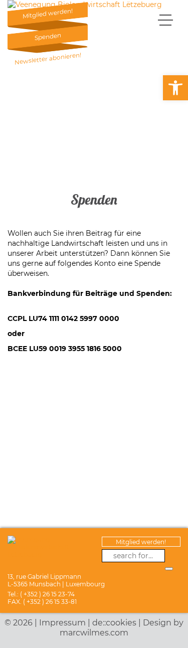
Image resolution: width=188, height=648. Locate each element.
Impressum (62, 622)
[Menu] (165, 20)
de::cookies (114, 622)
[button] (175, 87)
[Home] (85, 4)
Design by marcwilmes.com (121, 627)
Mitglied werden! (141, 542)
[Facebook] (171, 556)
